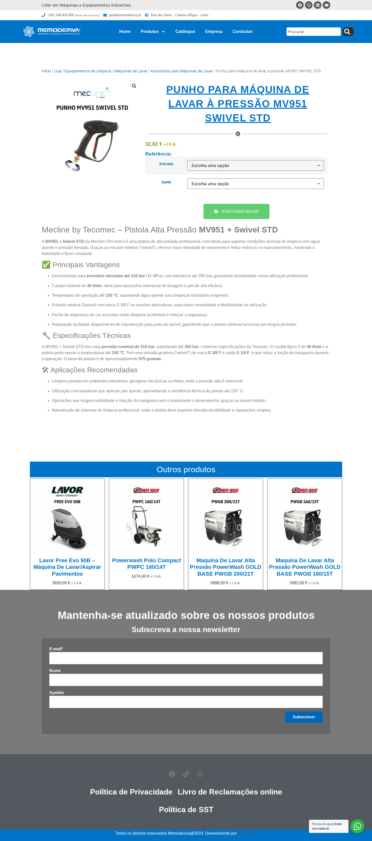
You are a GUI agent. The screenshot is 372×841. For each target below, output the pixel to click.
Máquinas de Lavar (130, 71)
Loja (57, 71)
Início (46, 71)
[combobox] (313, 31)
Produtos (150, 31)
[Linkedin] (317, 5)
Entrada (166, 164)
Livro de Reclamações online (230, 792)
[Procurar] (348, 31)
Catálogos (185, 31)
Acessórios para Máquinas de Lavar (182, 71)
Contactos (243, 31)
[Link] (186, 774)
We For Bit (247, 833)
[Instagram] (309, 5)
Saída (166, 182)
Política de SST (186, 809)
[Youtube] (326, 5)
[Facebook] (300, 5)
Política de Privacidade (131, 792)
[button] (134, 86)
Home (125, 31)
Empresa (213, 31)
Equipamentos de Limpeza (88, 71)
